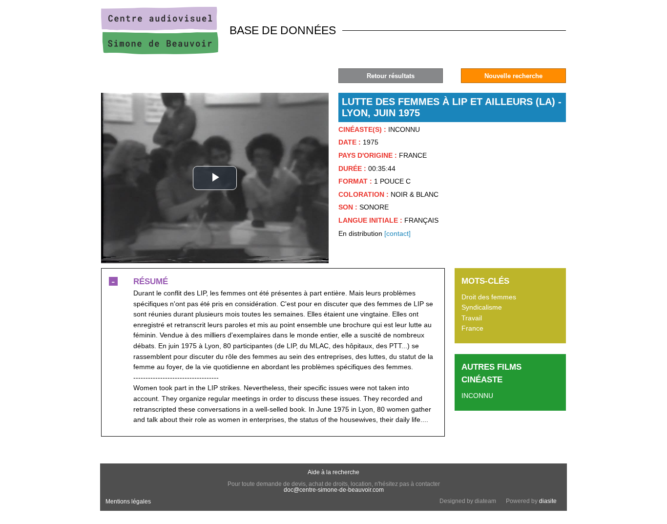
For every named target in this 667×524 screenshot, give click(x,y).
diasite (548, 501)
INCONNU (477, 395)
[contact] (397, 233)
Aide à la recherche (333, 472)
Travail (471, 318)
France (472, 328)
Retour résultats (391, 76)
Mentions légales (128, 501)
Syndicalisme (481, 307)
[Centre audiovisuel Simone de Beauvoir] (159, 52)
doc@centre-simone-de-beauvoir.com (334, 490)
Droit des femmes (488, 297)
